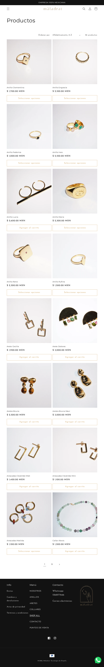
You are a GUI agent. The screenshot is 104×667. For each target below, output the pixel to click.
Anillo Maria (58, 217)
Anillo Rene (12, 282)
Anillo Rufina (59, 282)
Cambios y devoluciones (13, 599)
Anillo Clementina (15, 87)
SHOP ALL (35, 616)
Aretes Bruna (13, 411)
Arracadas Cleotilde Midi (18, 476)
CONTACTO (35, 622)
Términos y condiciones (17, 613)
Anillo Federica (14, 152)
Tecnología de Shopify (58, 661)
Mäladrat (46, 661)
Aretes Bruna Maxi (61, 411)
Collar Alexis (58, 540)
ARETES (33, 603)
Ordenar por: (44, 35)
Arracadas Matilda (15, 540)
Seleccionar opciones (29, 98)
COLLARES (35, 610)
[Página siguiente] (59, 564)
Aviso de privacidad (16, 607)
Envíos (10, 591)
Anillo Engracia (60, 87)
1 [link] (44, 564)
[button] (8, 9)
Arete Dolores (59, 346)
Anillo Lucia (12, 217)
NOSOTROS (35, 591)
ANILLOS (34, 597)
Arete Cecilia (13, 346)
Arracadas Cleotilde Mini (64, 476)
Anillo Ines (58, 152)
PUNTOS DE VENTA (39, 628)
